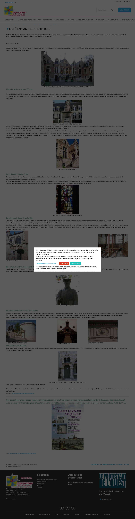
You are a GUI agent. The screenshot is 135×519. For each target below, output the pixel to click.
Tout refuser (64, 263)
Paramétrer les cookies (46, 263)
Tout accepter (75, 263)
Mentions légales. (61, 268)
